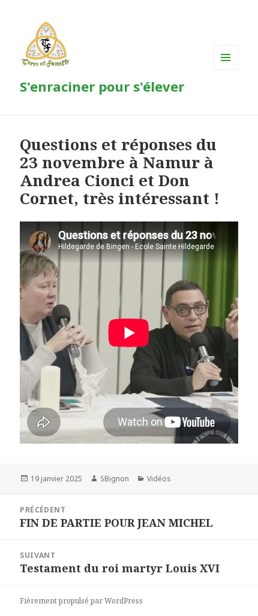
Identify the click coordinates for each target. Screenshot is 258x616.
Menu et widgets (226, 69)
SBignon (114, 479)
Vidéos (159, 479)
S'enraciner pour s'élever (102, 86)
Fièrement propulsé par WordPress (81, 601)
